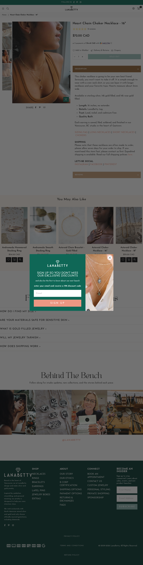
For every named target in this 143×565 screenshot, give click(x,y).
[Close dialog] (109, 257)
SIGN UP (57, 303)
